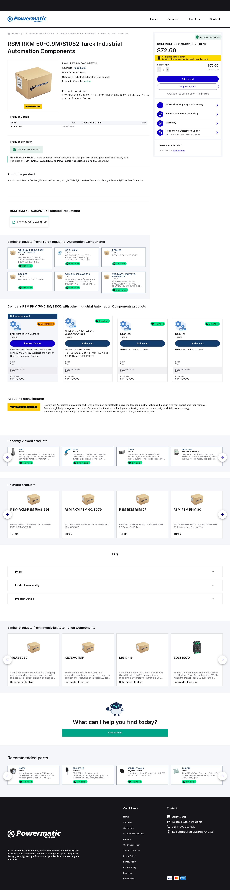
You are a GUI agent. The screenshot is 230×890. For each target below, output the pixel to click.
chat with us (179, 150)
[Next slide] (222, 457)
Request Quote (188, 86)
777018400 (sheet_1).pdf (32, 222)
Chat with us (115, 732)
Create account (178, 59)
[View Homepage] (27, 19)
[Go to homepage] (43, 834)
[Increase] (167, 69)
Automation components (41, 33)
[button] (188, 105)
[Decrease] (159, 69)
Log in (165, 59)
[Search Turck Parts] (24, 409)
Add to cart (188, 79)
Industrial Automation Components (78, 33)
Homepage (17, 33)
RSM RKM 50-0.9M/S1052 (114, 33)
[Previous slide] (7, 457)
